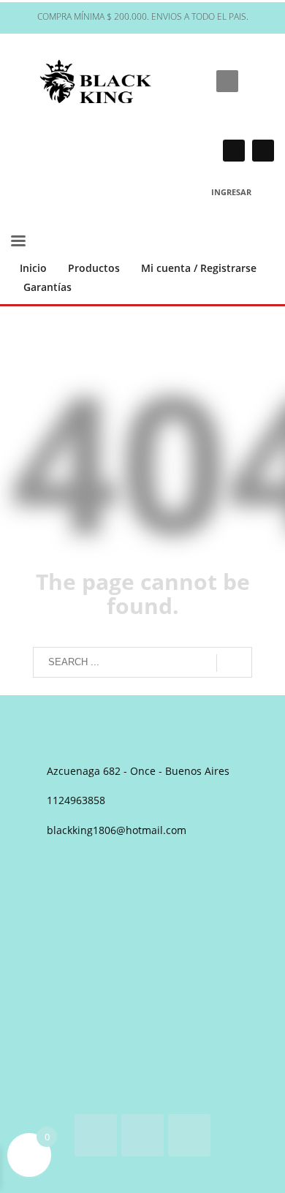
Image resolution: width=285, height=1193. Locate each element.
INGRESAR (231, 191)
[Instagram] (234, 151)
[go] (234, 663)
